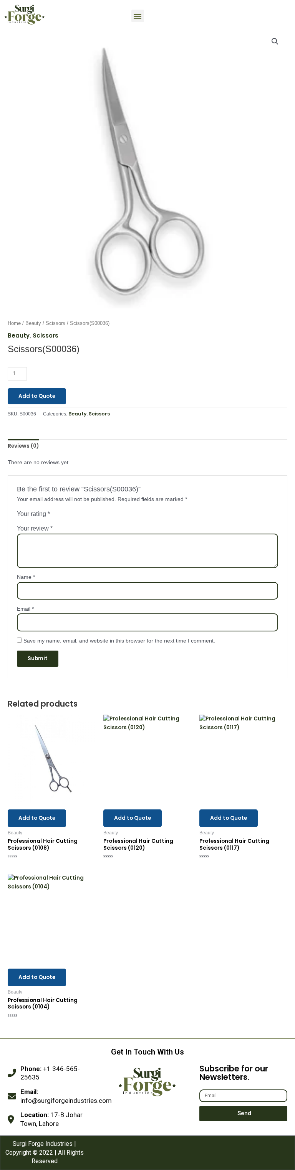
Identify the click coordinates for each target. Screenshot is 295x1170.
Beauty (33, 323)
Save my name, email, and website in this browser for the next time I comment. (119, 641)
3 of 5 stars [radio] (72, 515)
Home (14, 323)
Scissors (55, 323)
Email (25, 609)
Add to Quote (36, 396)
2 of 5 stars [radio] (64, 515)
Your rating (33, 513)
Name (26, 577)
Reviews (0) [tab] (23, 446)
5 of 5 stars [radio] (88, 515)
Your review (35, 528)
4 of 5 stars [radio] (79, 515)
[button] (137, 16)
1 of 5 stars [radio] (56, 515)
